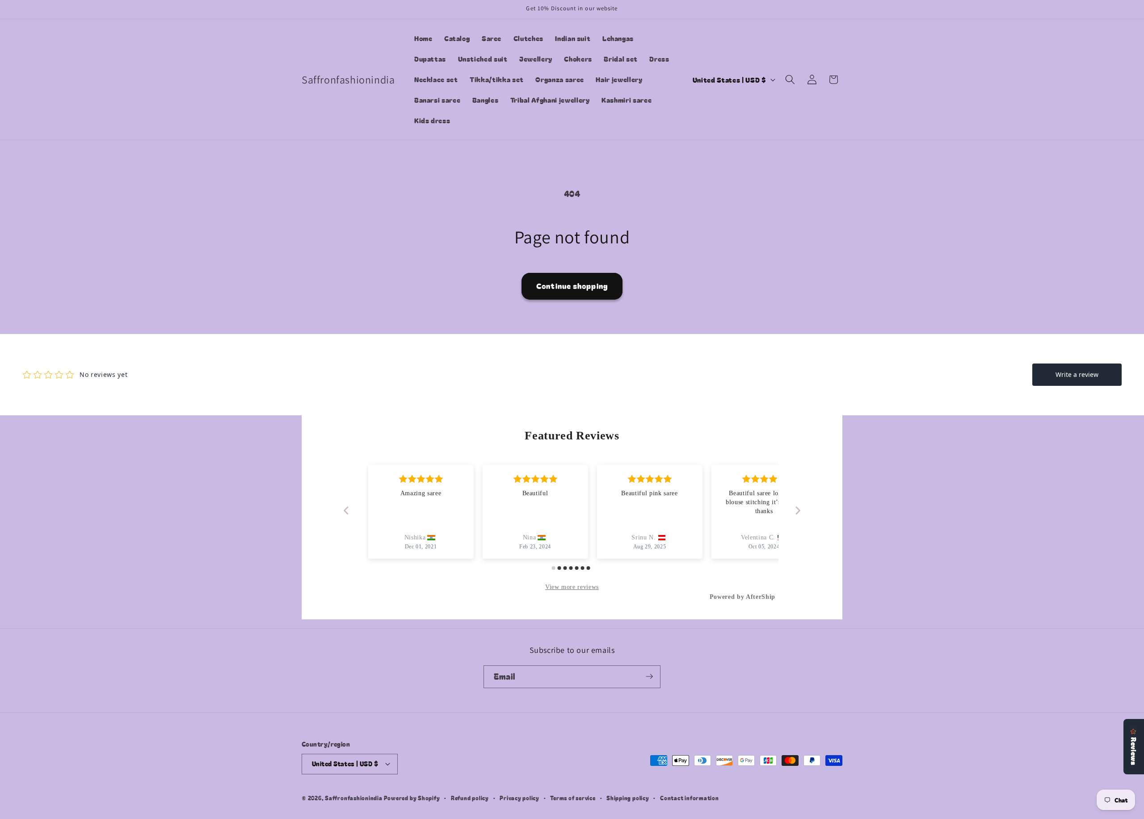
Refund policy (470, 798)
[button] (790, 79)
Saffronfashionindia (354, 798)
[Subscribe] (649, 676)
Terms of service (572, 798)
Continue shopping (572, 285)
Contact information (689, 798)
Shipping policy (627, 798)
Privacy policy (519, 798)
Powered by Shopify (412, 798)
